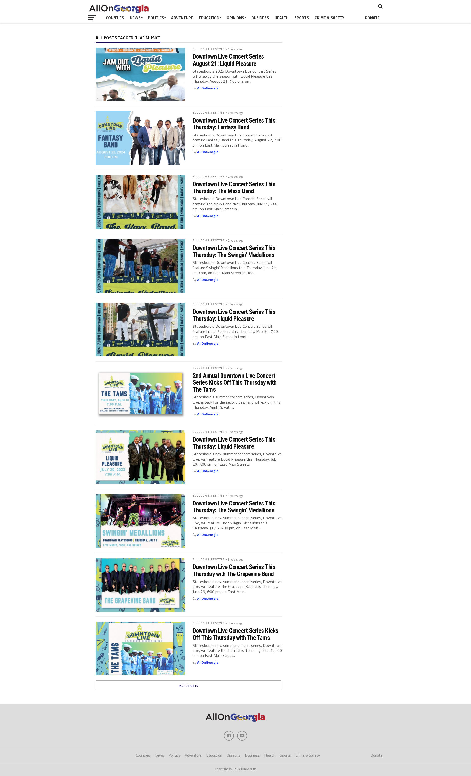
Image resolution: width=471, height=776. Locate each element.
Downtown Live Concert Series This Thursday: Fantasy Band (234, 124)
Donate (372, 18)
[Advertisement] (334, 67)
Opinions (235, 18)
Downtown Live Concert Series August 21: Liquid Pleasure (228, 60)
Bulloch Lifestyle (209, 49)
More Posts (188, 685)
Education (209, 18)
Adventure (182, 18)
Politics (156, 18)
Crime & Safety (329, 18)
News (135, 18)
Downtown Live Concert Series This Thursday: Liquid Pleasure (234, 315)
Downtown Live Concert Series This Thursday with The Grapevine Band (234, 570)
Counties (115, 18)
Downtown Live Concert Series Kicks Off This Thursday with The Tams (235, 634)
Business (260, 18)
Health (281, 18)
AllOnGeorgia (207, 88)
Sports (301, 18)
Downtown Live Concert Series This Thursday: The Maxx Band (234, 187)
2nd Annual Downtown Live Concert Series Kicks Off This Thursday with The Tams (234, 382)
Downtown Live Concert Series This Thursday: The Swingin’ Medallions (234, 251)
